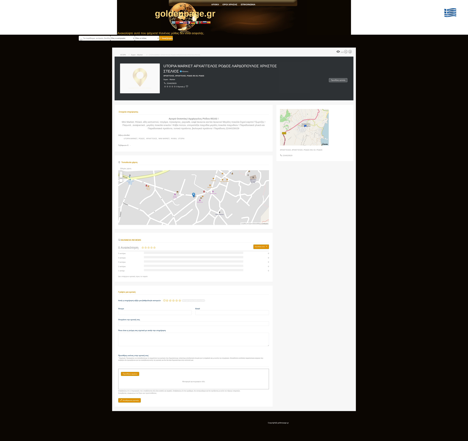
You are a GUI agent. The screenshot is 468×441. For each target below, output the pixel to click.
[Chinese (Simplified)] (177, 22)
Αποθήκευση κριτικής (130, 400)
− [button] (120, 176)
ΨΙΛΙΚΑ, (174, 139)
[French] (189, 22)
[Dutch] (181, 22)
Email (197, 309)
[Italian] (197, 22)
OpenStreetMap (255, 224)
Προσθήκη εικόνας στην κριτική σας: (133, 355)
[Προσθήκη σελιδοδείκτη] (187, 86)
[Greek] (174, 22)
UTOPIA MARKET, (131, 139)
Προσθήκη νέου (260, 247)
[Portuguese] (201, 22)
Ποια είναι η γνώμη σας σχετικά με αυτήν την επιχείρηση (142, 330)
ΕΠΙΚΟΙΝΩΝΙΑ (248, 4)
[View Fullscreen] (121, 180)
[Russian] (205, 22)
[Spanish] (209, 22)
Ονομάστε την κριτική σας (129, 320)
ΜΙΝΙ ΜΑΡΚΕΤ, (164, 139)
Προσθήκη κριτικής (338, 80)
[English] (185, 22)
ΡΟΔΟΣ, (142, 139)
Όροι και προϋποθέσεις (147, 393)
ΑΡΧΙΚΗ (215, 5)
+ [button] (120, 173)
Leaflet (243, 224)
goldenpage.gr (185, 13)
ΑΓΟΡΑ (123, 55)
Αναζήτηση (167, 38)
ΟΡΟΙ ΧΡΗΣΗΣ (229, 4)
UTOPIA (181, 139)
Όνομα (121, 309)
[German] (193, 22)
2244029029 (171, 83)
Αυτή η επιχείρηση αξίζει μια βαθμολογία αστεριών (139, 300)
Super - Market (137, 55)
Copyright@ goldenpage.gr (278, 423)
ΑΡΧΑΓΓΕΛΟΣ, (152, 139)
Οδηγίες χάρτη (125, 168)
